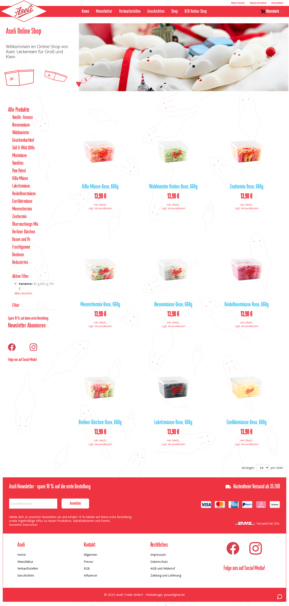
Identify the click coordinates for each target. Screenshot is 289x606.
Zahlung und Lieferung (165, 575)
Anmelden (277, 3)
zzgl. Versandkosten (100, 208)
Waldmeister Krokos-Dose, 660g (173, 187)
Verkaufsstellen (130, 11)
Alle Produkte (18, 110)
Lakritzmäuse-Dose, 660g (173, 423)
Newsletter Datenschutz (23, 525)
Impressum (158, 555)
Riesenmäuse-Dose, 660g (173, 305)
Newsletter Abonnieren (26, 326)
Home (85, 11)
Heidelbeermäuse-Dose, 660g (246, 305)
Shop (174, 11)
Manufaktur (104, 11)
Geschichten (156, 11)
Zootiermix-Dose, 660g (246, 187)
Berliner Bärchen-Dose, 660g (100, 423)
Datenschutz (159, 562)
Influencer (90, 575)
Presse (88, 562)
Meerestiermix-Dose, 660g (100, 305)
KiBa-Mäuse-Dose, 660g (100, 187)
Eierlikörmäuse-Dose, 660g (247, 423)
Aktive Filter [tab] (20, 276)
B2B (87, 568)
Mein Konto (238, 3)
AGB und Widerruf (162, 568)
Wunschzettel (258, 3)
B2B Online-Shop (196, 11)
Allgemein (90, 555)
